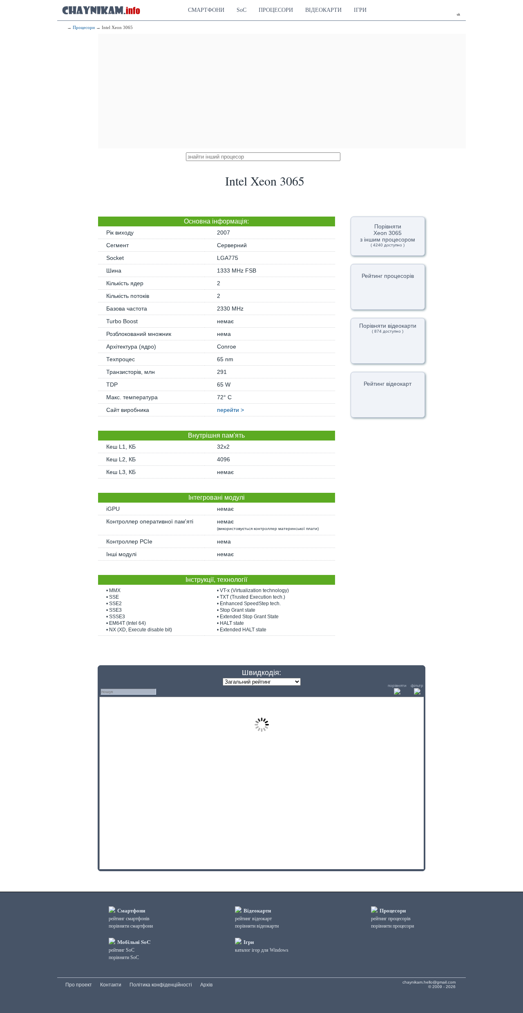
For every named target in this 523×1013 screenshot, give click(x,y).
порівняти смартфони (131, 926)
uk (458, 14)
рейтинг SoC (121, 950)
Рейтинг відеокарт (387, 383)
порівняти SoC (124, 957)
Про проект (78, 985)
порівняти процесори (392, 926)
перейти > (230, 410)
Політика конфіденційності (161, 985)
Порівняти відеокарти (387, 327)
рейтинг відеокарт (253, 918)
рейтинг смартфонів (129, 918)
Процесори (84, 27)
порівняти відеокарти (257, 926)
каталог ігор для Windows (261, 950)
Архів (206, 985)
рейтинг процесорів (391, 918)
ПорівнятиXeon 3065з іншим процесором (387, 235)
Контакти (110, 985)
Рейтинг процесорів (388, 276)
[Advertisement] (282, 91)
